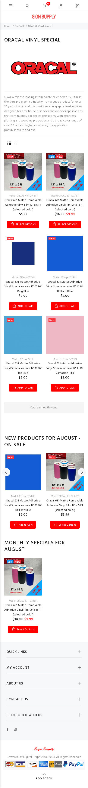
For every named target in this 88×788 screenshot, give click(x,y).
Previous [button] (6, 472)
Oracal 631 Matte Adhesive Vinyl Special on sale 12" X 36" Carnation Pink (65, 368)
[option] (23, 488)
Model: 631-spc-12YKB (23, 277)
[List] (15, 143)
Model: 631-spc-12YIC (23, 359)
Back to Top (44, 778)
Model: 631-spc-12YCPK (65, 359)
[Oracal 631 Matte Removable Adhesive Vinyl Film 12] (23, 171)
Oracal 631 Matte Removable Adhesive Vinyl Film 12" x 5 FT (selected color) (23, 205)
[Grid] (9, 143)
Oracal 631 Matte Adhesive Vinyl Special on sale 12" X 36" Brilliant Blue (65, 286)
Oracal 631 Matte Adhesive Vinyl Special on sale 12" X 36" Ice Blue (23, 368)
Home (7, 26)
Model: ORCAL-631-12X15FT (65, 196)
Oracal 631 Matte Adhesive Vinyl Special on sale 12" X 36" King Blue (23, 286)
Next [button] (82, 472)
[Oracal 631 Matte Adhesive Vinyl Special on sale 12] (23, 253)
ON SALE (20, 26)
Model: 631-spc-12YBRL (65, 277)
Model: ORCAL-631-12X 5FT (23, 196)
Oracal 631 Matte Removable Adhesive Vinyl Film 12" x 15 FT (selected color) (65, 205)
